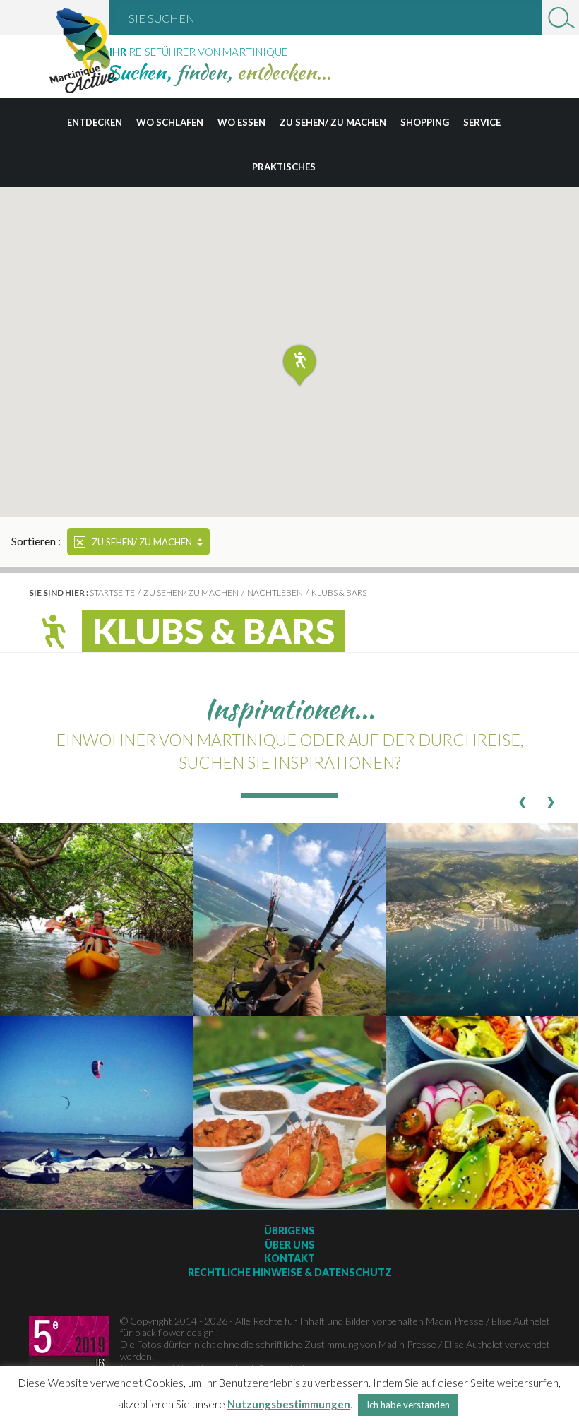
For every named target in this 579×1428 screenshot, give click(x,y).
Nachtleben (275, 592)
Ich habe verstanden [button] (408, 1404)
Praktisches (284, 166)
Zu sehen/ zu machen (333, 122)
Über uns (290, 1245)
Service (482, 122)
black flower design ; (176, 1332)
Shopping (424, 122)
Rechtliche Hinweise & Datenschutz (290, 1272)
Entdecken (94, 122)
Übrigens (289, 1231)
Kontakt (289, 1258)
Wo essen (241, 122)
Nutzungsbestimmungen (288, 1404)
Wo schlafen (169, 122)
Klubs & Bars (338, 592)
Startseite (112, 592)
